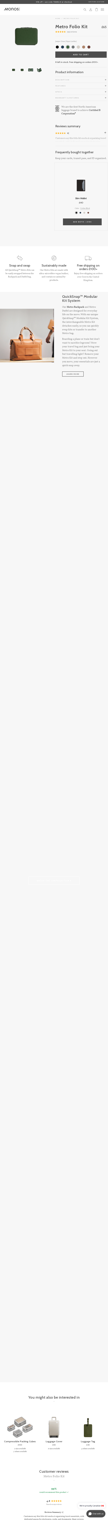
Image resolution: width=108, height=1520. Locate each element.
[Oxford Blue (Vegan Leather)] (62, 47)
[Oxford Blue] (80, 213)
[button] (66, 32)
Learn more (72, 374)
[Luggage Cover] (54, 1424)
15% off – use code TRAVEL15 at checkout (54, 2)
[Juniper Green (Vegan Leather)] (67, 47)
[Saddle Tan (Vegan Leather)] (83, 47)
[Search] (85, 10)
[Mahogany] (88, 213)
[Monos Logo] (12, 9)
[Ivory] (84, 213)
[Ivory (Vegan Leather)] (78, 47)
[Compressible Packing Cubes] (20, 1424)
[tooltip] (62, 1512)
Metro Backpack (75, 307)
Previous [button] (13, 36)
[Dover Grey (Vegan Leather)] (73, 47)
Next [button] (39, 36)
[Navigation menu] (102, 9)
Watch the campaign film (53, 880)
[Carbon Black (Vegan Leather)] (57, 47)
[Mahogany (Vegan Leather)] (88, 47)
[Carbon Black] (76, 213)
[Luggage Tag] (88, 1424)
